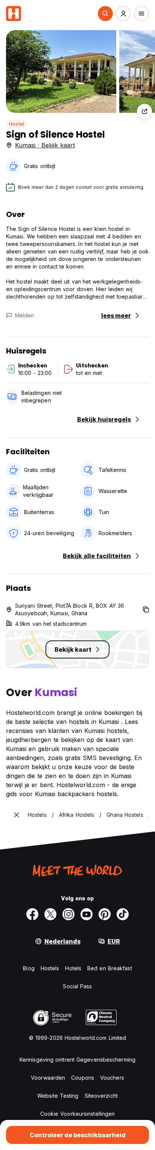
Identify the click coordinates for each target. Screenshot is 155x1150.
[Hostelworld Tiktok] (123, 914)
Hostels (50, 968)
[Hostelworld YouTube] (87, 914)
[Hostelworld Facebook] (32, 914)
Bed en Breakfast (109, 968)
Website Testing (58, 1095)
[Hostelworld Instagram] (68, 914)
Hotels (73, 968)
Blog (28, 968)
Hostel (16, 124)
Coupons (82, 1077)
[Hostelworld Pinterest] (105, 914)
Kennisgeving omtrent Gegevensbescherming (77, 1059)
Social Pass (77, 986)
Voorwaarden (48, 1077)
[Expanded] (17, 815)
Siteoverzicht (101, 1095)
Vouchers (112, 1077)
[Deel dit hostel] (144, 111)
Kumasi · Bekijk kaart (45, 145)
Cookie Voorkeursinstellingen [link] (77, 1114)
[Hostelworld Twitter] (50, 914)
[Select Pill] (105, 13)
